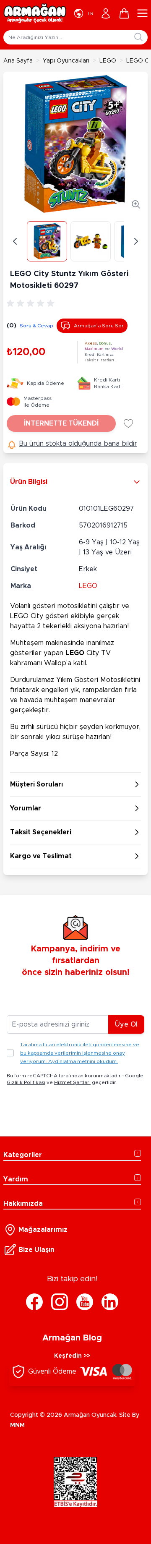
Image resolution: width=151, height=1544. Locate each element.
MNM (17, 1425)
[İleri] (136, 241)
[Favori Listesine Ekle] (128, 423)
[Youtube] (84, 1301)
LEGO (107, 61)
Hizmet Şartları (72, 1082)
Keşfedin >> (72, 1356)
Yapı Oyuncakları (66, 61)
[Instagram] (59, 1301)
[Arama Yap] (138, 37)
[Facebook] (34, 1301)
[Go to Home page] (34, 13)
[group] (32, 303)
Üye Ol (126, 1024)
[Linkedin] (110, 1301)
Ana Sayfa (18, 61)
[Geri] (15, 241)
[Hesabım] (106, 13)
